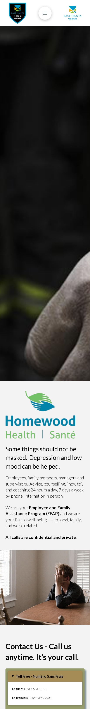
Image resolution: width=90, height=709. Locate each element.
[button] (45, 13)
